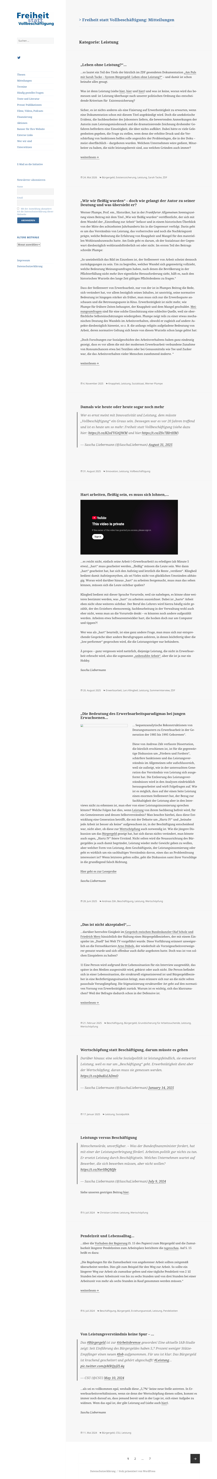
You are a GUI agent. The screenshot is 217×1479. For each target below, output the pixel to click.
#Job (120, 1354)
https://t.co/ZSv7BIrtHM (160, 433)
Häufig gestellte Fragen (30, 92)
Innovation (112, 471)
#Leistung (161, 1360)
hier (122, 91)
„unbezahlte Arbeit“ (147, 656)
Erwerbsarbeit (114, 690)
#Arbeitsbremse (129, 1342)
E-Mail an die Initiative (30, 164)
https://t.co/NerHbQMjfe (98, 1169)
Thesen (21, 74)
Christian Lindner (109, 1212)
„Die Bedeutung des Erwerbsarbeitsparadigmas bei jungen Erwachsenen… (132, 715)
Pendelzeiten (170, 1310)
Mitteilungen (24, 80)
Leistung (142, 177)
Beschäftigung (125, 901)
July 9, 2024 (157, 1181)
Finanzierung (24, 117)
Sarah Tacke (155, 177)
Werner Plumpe (154, 383)
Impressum (23, 260)
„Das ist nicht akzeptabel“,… (105, 924)
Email (20, 197)
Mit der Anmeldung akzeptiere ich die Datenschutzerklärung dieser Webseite (35, 211)
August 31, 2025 (160, 444)
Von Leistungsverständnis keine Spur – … (117, 1334)
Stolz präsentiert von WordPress (137, 1471)
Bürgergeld (108, 177)
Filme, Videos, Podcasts (30, 110)
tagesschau (171, 1248)
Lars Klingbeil (130, 690)
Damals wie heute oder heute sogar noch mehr (122, 406)
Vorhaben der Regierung (111, 1243)
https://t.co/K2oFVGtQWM (108, 433)
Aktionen (22, 123)
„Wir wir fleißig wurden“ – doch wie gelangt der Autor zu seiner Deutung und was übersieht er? (137, 202)
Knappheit (114, 383)
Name (20, 186)
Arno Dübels (126, 946)
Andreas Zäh (109, 901)
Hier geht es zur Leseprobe (98, 871)
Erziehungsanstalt (141, 1310)
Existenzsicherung (126, 177)
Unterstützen (24, 147)
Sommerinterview (160, 690)
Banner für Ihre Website (31, 129)
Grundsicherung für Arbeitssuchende (159, 1023)
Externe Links (25, 135)
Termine (22, 86)
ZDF (165, 177)
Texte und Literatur (28, 98)
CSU (118, 1432)
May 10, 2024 (114, 1377)
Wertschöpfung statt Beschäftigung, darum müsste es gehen (134, 1049)
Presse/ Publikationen (29, 104)
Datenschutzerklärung (30, 266)
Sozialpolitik (122, 1114)
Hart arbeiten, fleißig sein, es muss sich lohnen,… (124, 494)
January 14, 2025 (161, 1087)
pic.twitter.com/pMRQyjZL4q (102, 1366)
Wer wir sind (24, 141)
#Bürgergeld (96, 1342)
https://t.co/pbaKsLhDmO (99, 1076)
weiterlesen (89, 157)
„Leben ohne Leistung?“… (103, 64)
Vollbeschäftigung (140, 471)
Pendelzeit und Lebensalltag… (107, 1235)
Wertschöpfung (130, 829)
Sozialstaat (138, 383)
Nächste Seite (195, 1458)
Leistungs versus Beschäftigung (108, 1137)
